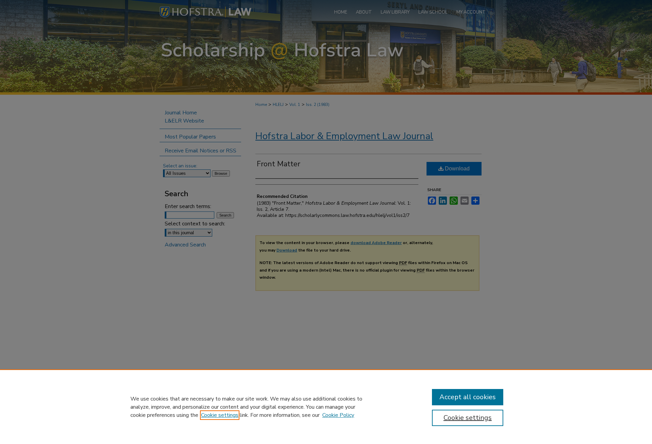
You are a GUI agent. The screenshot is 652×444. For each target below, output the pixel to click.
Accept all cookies (467, 397)
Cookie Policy (338, 415)
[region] (326, 406)
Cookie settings (219, 415)
